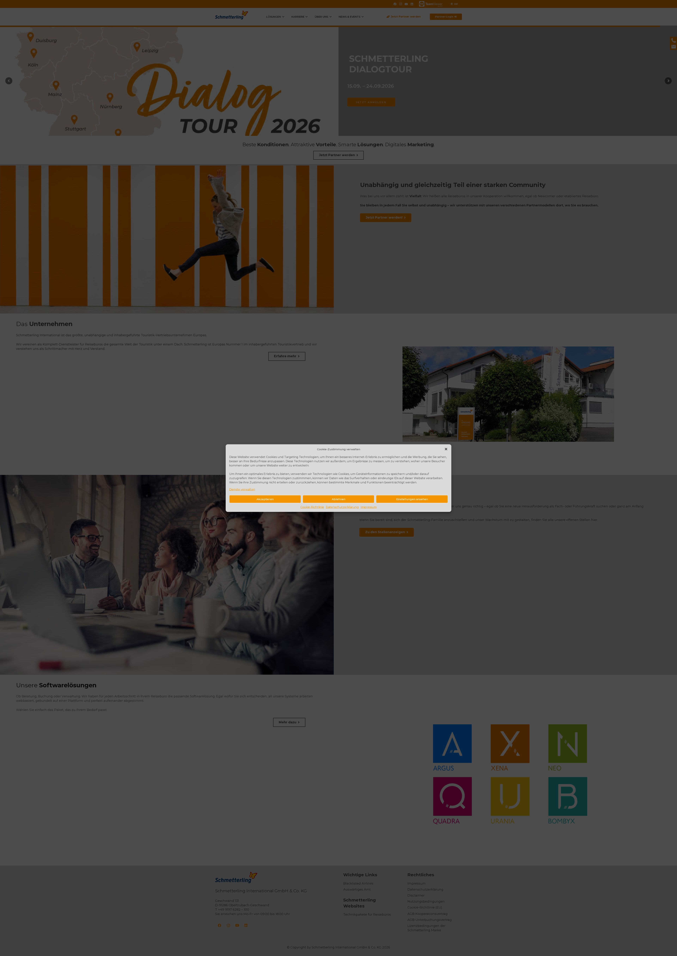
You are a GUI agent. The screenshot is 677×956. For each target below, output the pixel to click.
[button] (446, 449)
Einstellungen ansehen (412, 499)
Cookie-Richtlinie (312, 507)
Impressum (369, 507)
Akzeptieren (265, 499)
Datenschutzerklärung (342, 507)
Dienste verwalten (242, 489)
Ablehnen (338, 499)
